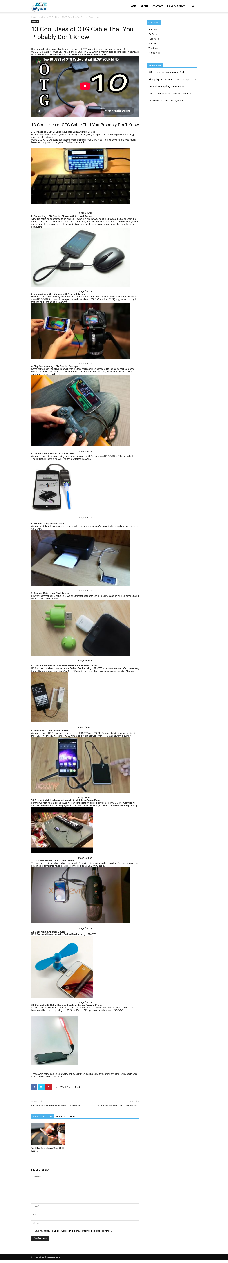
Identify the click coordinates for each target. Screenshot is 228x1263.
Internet (152, 43)
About (144, 6)
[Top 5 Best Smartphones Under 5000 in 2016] (48, 1134)
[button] (193, 6)
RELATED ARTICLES (42, 1116)
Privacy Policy (176, 6)
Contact (157, 6)
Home (133, 6)
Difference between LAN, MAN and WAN (118, 1105)
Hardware (153, 38)
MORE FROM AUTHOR (66, 1116)
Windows (153, 48)
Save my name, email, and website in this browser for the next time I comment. (73, 1230)
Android (42, 17)
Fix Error (152, 34)
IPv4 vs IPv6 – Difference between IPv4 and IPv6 (55, 1105)
